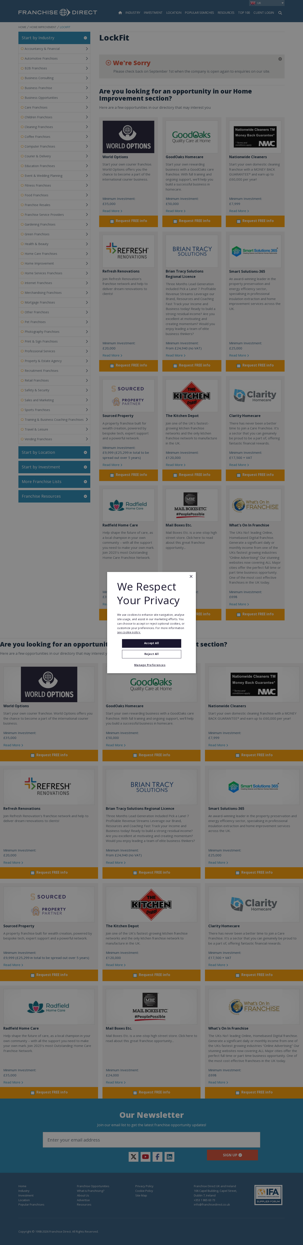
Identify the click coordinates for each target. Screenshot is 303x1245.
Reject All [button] (151, 654)
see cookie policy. (129, 632)
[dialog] (151, 622)
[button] (151, 665)
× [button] (191, 576)
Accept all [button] (151, 643)
